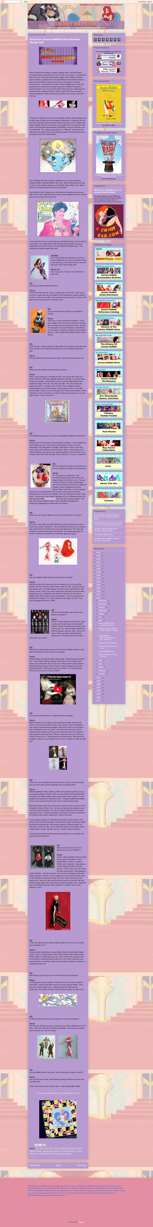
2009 (99, 681)
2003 (99, 700)
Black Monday (50, 499)
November (103, 604)
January (102, 674)
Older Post (81, 1165)
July (100, 617)
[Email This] (35, 1145)
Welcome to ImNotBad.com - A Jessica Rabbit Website (107, 191)
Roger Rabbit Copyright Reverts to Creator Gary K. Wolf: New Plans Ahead (107, 517)
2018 (99, 575)
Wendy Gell (43, 1154)
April (101, 664)
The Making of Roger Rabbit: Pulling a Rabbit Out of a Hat (108, 176)
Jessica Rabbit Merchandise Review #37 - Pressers (107, 638)
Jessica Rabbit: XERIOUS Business (109, 123)
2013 (99, 591)
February (102, 670)
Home (58, 1165)
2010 (99, 678)
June (101, 620)
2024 (99, 556)
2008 (99, 684)
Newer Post (35, 1165)
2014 (99, 588)
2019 (99, 572)
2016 (99, 582)
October (102, 607)
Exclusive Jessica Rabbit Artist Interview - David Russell (105, 530)
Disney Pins (48, 1148)
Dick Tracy (39, 1148)
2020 (99, 569)
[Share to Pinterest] (45, 1145)
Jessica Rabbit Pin (69, 1151)
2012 (99, 595)
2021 (99, 565)
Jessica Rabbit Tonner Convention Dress (106, 624)
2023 (99, 559)
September (103, 610)
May (100, 661)
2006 (99, 691)
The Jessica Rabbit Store (103, 534)
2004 (99, 697)
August (101, 614)
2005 (99, 694)
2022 (99, 562)
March (101, 667)
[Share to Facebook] (42, 1145)
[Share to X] (40, 1145)
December (103, 601)
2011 (99, 598)
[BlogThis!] (38, 1145)
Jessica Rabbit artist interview (65, 1148)
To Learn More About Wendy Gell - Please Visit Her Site (58, 1093)
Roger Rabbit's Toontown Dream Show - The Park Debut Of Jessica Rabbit (108, 524)
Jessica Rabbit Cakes (106, 651)
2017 (99, 578)
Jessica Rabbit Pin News (107, 643)
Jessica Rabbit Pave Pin (52, 1151)
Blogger (81, 1222)
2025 (99, 552)
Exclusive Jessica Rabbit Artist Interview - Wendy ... (108, 630)
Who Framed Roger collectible (60, 1154)
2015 (99, 585)
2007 (99, 687)
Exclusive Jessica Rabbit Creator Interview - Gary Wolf (106, 539)
